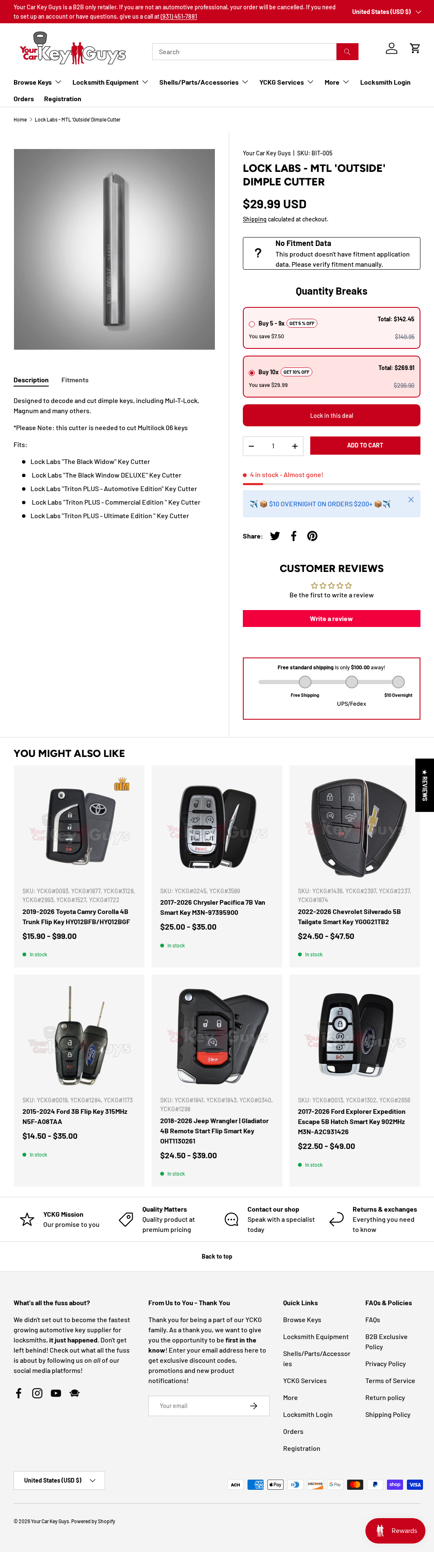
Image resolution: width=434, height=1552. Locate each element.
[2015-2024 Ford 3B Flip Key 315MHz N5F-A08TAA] (79, 1036)
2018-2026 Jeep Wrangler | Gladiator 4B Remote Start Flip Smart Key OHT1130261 (214, 1130)
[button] (415, 48)
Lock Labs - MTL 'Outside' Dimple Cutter (77, 119)
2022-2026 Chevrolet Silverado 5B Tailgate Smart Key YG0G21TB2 (349, 916)
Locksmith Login (385, 82)
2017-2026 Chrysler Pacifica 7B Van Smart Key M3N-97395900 (212, 907)
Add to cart (365, 445)
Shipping (255, 219)
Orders (24, 98)
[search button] (347, 51)
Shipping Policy (388, 1414)
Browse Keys (302, 1319)
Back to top (217, 1256)
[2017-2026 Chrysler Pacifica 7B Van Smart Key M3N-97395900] (217, 827)
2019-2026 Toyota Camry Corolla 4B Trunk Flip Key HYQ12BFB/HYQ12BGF (76, 916)
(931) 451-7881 (179, 16)
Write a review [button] (331, 618)
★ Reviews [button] (424, 785)
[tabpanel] (114, 458)
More (290, 1397)
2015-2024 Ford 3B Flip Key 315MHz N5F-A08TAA (74, 1116)
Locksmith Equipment (316, 1336)
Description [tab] (31, 380)
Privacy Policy (385, 1363)
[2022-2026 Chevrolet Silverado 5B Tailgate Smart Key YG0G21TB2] (355, 827)
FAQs (372, 1319)
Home (20, 119)
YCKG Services (305, 1380)
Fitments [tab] (75, 380)
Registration (62, 98)
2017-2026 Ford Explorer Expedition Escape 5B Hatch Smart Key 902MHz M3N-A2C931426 (352, 1121)
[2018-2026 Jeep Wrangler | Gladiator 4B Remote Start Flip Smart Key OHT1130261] (217, 1036)
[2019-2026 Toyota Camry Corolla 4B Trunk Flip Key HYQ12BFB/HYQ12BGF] (79, 827)
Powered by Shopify (93, 1521)
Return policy (385, 1397)
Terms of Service (390, 1380)
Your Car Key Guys (267, 153)
